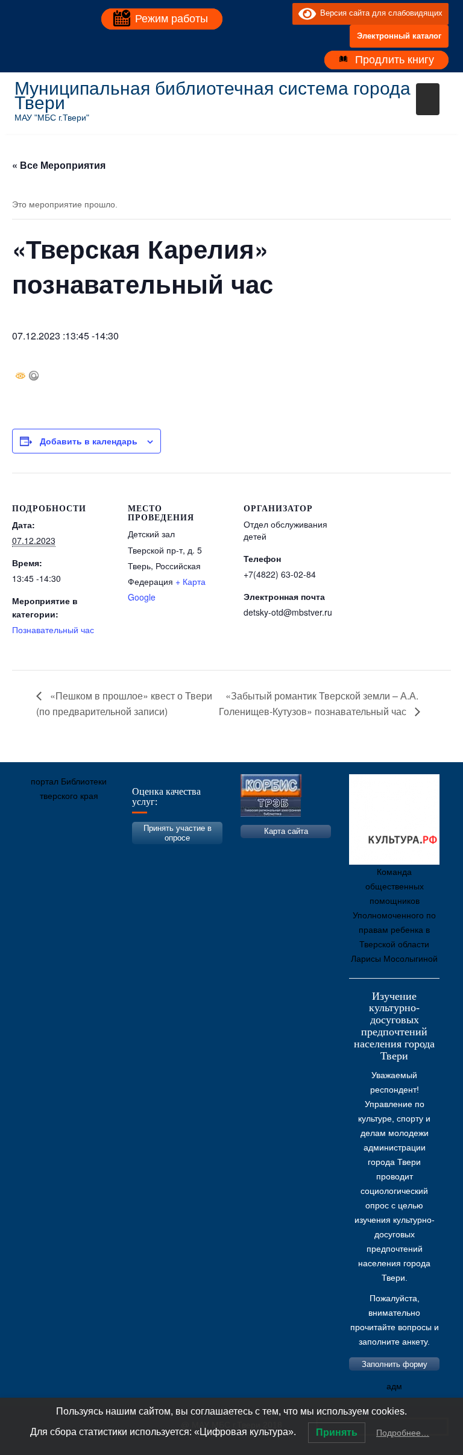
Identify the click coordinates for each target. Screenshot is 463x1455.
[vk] (258, 13)
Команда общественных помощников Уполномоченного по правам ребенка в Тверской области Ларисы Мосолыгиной (394, 915)
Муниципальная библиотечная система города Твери (212, 95)
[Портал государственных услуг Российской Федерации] (78, 853)
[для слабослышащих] (280, 13)
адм (394, 1386)
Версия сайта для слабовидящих (379, 12)
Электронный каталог (399, 35)
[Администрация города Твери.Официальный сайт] (42, 853)
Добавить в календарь (88, 441)
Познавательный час (53, 629)
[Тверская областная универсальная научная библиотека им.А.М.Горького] (114, 853)
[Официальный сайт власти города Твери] (259, 853)
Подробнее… (402, 1433)
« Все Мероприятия (59, 165)
